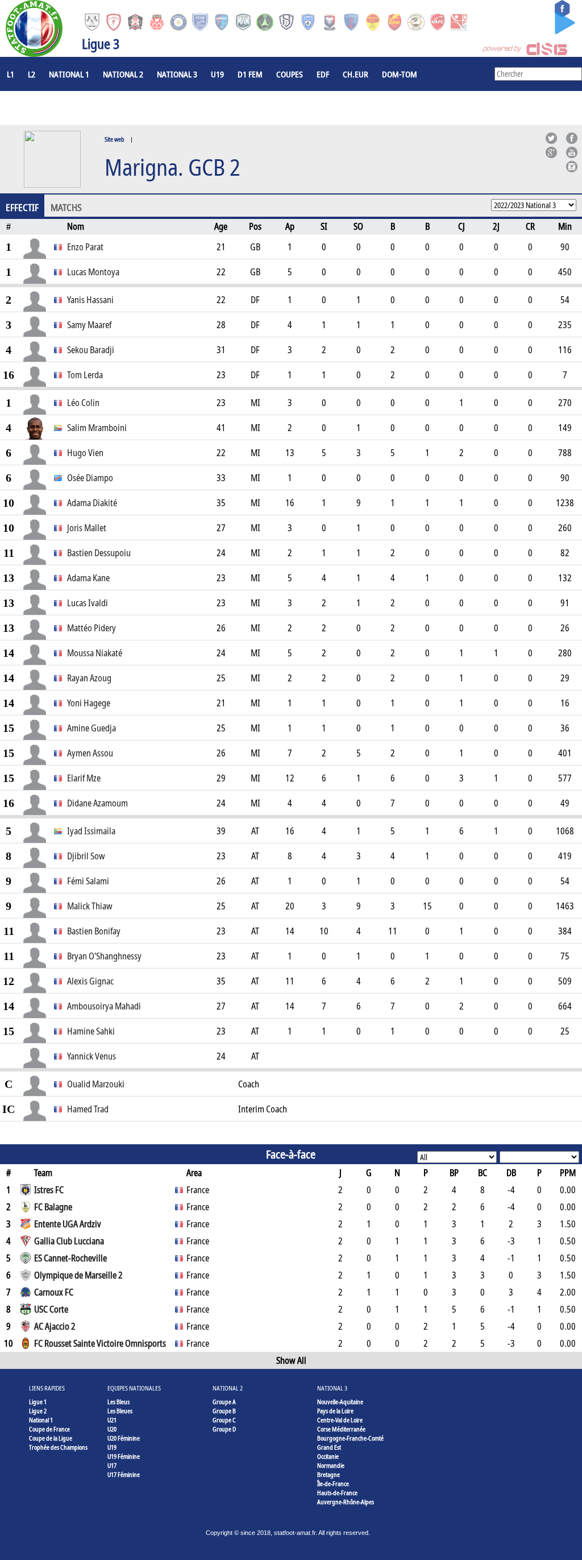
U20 (112, 1429)
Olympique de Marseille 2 (78, 1275)
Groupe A (224, 1401)
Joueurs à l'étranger (46, 108)
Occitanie (328, 1456)
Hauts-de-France (337, 1492)
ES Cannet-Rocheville (70, 1258)
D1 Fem (250, 74)
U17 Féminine (123, 1474)
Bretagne (328, 1474)
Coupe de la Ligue (50, 1438)
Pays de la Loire (335, 1410)
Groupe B (224, 1410)
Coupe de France (49, 1429)
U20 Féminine (123, 1438)
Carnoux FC (53, 1292)
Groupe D (224, 1429)
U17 (112, 1465)
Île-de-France (333, 1483)
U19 (217, 74)
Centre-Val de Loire (340, 1420)
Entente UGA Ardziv (67, 1224)
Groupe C (224, 1420)
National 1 (69, 74)
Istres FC (49, 1190)
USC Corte (51, 1309)
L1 (10, 74)
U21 (112, 1420)
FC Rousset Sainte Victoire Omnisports (100, 1343)
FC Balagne (53, 1207)
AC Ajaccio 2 (55, 1326)
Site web (114, 139)
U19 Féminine (123, 1456)
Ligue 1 (38, 1401)
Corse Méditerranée (341, 1429)
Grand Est (329, 1447)
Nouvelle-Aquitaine (340, 1401)
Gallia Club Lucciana (69, 1241)
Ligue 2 (38, 1410)
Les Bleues (119, 1410)
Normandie (330, 1465)
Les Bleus (118, 1401)
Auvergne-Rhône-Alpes (345, 1501)
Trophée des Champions (58, 1447)
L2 (31, 74)
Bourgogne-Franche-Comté (350, 1438)
